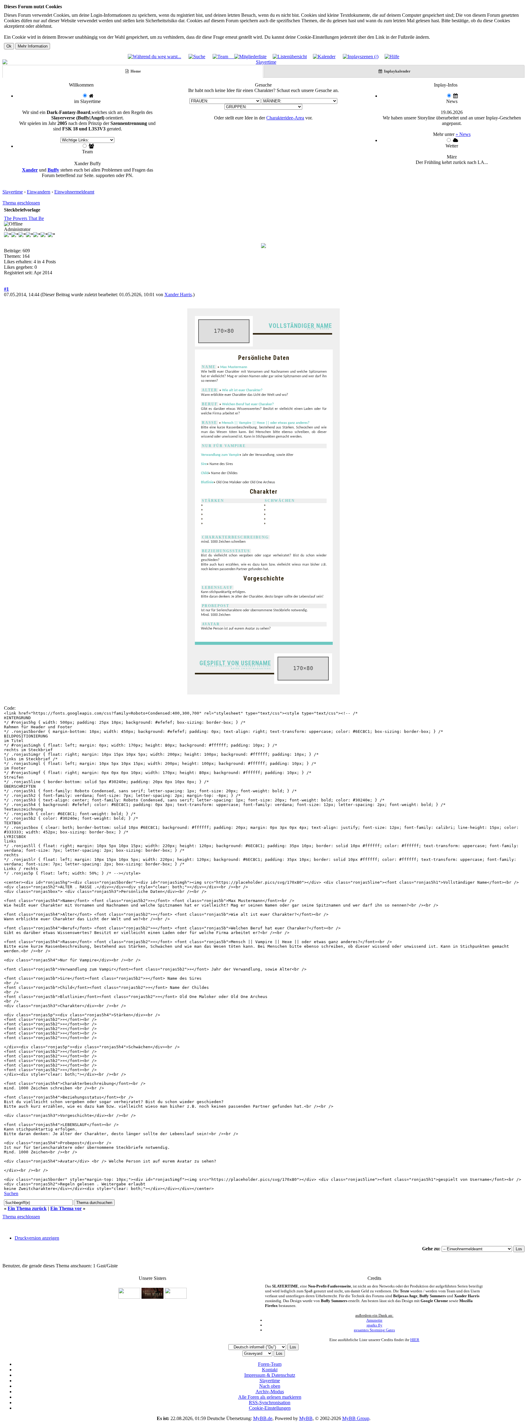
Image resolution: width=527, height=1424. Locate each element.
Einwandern (38, 191)
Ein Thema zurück (27, 1208)
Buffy (53, 169)
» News (463, 134)
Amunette (374, 1320)
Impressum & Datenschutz (269, 1375)
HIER (414, 1339)
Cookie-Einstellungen (270, 1408)
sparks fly (374, 1325)
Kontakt (270, 1369)
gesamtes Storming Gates (374, 1330)
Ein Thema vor (66, 1208)
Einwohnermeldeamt (74, 191)
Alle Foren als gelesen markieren (269, 1397)
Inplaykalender (396, 71)
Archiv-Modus (270, 1391)
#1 (6, 289)
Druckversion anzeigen (37, 1238)
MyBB (306, 1418)
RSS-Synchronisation (269, 1402)
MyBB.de (262, 1418)
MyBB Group (355, 1418)
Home (135, 71)
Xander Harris (178, 294)
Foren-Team (269, 1364)
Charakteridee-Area (285, 117)
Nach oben (269, 1386)
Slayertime (12, 191)
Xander (30, 169)
